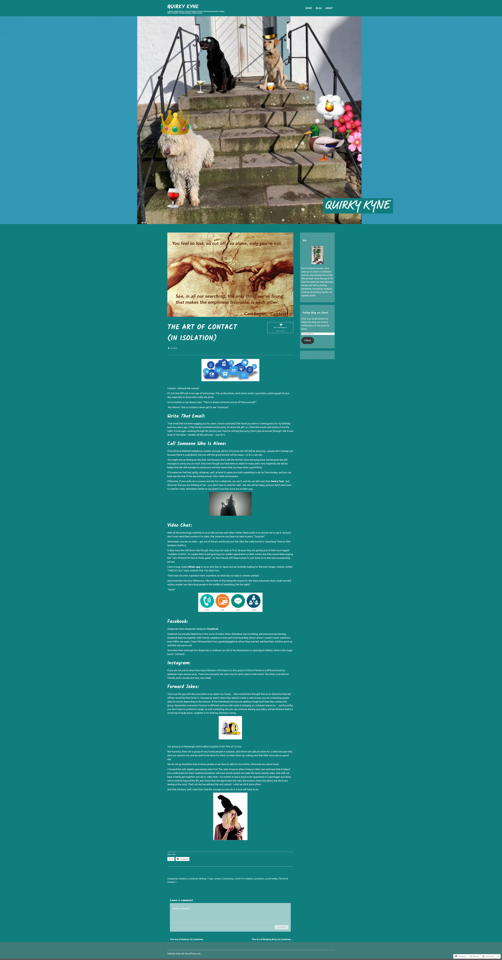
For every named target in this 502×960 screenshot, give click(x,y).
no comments (280, 327)
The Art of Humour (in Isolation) (185, 939)
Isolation (183, 878)
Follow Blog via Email (315, 313)
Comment (282, 927)
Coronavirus (228, 878)
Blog (318, 8)
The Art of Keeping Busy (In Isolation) (272, 939)
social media (271, 878)
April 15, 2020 (280, 330)
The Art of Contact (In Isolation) (202, 333)
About (329, 8)
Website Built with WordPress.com (184, 953)
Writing (202, 878)
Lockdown (193, 878)
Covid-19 (239, 878)
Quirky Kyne (183, 7)
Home (309, 8)
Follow (307, 340)
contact (217, 878)
